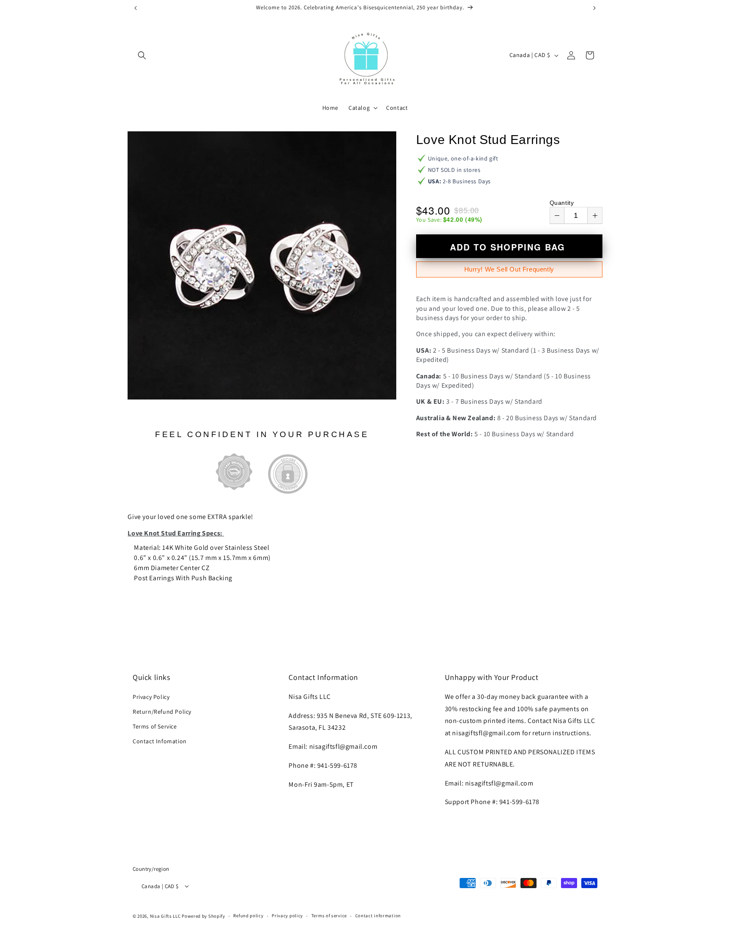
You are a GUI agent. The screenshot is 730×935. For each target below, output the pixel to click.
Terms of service (329, 916)
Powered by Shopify (203, 916)
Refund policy (248, 916)
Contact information (378, 916)
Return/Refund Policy (162, 711)
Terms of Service (155, 726)
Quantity (562, 202)
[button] (142, 55)
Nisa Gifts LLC (165, 916)
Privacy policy (287, 916)
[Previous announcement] (135, 8)
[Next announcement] (594, 8)
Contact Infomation (160, 741)
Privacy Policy (151, 696)
